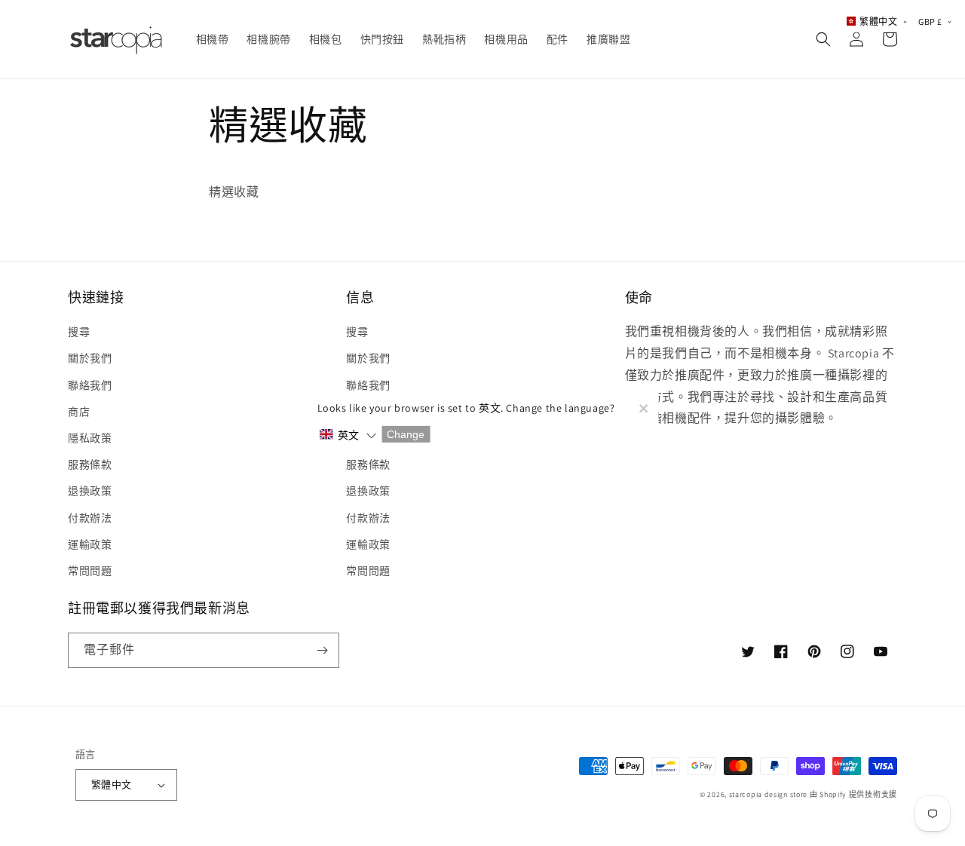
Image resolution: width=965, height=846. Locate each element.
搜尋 (79, 332)
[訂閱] (322, 650)
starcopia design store (768, 794)
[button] (823, 39)
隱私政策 (90, 438)
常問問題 (90, 571)
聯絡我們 (90, 385)
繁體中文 (111, 784)
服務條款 (90, 464)
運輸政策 (90, 544)
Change (405, 434)
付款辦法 (90, 518)
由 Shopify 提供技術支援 (853, 794)
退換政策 (90, 491)
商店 (79, 411)
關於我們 (90, 358)
